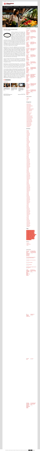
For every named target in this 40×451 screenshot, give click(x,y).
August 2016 (28, 214)
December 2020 (28, 163)
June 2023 (28, 155)
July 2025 (28, 136)
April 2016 (28, 218)
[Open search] (36, 6)
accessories (28, 230)
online (30, 234)
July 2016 (28, 215)
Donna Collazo (9, 30)
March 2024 (28, 146)
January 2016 (28, 221)
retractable (31, 236)
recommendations (33, 235)
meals (29, 234)
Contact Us (8, 1)
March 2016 (28, 219)
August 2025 (28, 135)
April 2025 (28, 139)
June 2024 (28, 143)
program (27, 235)
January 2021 (28, 162)
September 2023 (28, 152)
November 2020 (28, 164)
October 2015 (28, 224)
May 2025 (28, 138)
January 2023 (28, 160)
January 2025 (28, 142)
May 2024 (28, 144)
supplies (30, 239)
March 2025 (28, 140)
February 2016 (28, 220)
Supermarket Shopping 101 (29, 264)
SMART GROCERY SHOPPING (9, 6)
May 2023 (28, 156)
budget (33, 230)
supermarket (28, 239)
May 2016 (28, 217)
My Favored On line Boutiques (29, 262)
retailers (29, 236)
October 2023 (28, 151)
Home (4, 6)
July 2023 (28, 154)
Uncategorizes (28, 126)
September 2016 (28, 213)
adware (30, 230)
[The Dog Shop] (28, 358)
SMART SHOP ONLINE (22, 6)
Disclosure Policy (11, 1)
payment (33, 234)
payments (35, 234)
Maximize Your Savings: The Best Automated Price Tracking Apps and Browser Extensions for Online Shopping (21, 89)
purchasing (30, 235)
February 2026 (28, 133)
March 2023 (28, 158)
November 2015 (28, 223)
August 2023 (28, 153)
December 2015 (28, 222)
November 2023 (28, 150)
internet (27, 234)
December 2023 (28, 149)
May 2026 (28, 130)
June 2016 (28, 216)
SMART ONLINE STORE (16, 6)
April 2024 (28, 145)
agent (31, 230)
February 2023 (28, 159)
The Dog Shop (31, 358)
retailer (27, 236)
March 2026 (28, 132)
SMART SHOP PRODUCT (28, 6)
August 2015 (28, 226)
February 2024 (28, 147)
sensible (34, 236)
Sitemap (13, 1)
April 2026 (28, 131)
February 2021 (28, 161)
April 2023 (28, 157)
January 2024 (28, 148)
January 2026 (28, 134)
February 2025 (28, 141)
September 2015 (28, 225)
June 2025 (28, 137)
